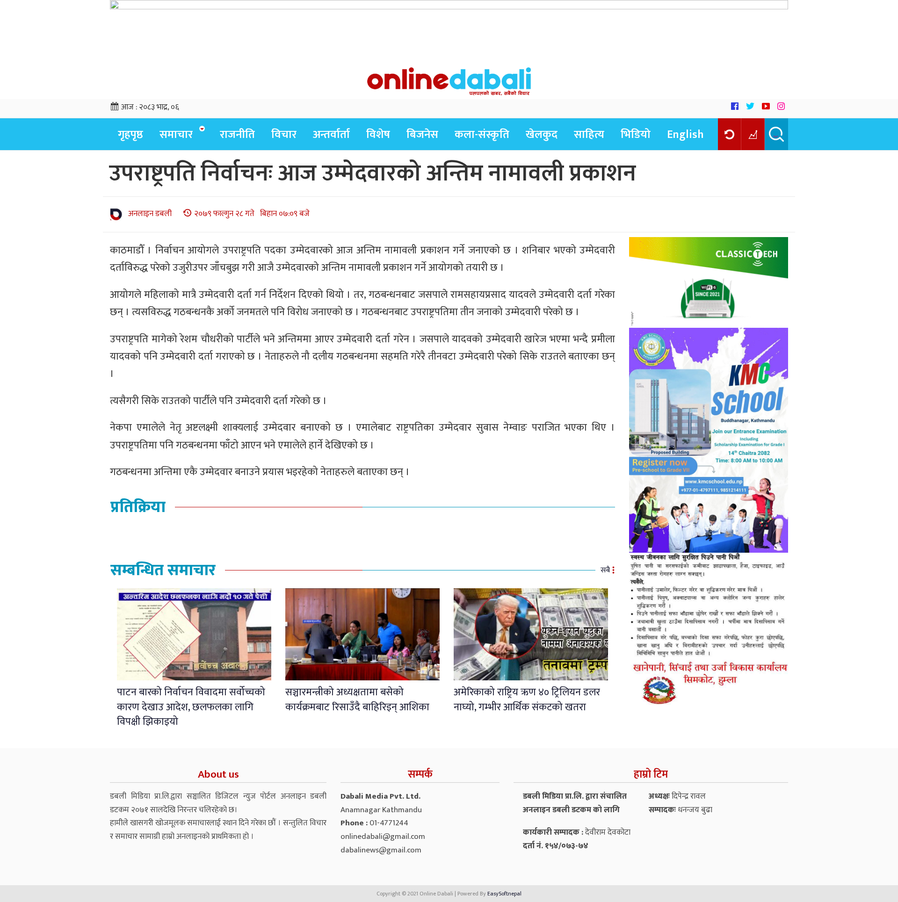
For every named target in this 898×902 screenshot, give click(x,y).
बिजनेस (422, 134)
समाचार (176, 134)
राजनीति (237, 134)
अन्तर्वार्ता (331, 134)
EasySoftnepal (504, 893)
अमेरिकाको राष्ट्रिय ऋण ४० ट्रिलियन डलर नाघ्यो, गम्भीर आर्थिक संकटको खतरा (527, 699)
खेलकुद (542, 134)
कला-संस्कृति (482, 134)
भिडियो (636, 134)
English (685, 134)
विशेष (378, 134)
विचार (284, 134)
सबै (605, 570)
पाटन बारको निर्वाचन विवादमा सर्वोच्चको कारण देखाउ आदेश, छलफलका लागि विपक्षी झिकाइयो (191, 707)
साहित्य (589, 134)
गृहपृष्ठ (130, 134)
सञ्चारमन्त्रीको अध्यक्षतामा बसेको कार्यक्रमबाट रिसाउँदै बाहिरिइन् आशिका (357, 699)
